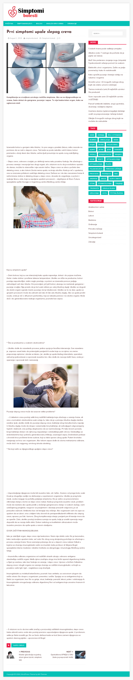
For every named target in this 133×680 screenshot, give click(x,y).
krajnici (118, 154)
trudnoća (94, 188)
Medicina (92, 220)
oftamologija (96, 164)
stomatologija (105, 183)
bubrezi (93, 140)
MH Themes (42, 674)
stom (92, 183)
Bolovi (39, 23)
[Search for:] (107, 33)
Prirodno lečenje (113, 169)
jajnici (92, 149)
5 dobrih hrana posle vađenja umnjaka (104, 48)
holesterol (112, 145)
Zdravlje (91, 242)
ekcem (101, 145)
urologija (94, 193)
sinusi (103, 179)
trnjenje (119, 183)
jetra (101, 149)
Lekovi (91, 215)
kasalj (93, 154)
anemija (101, 135)
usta (104, 193)
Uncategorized (94, 237)
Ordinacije (72, 23)
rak (116, 174)
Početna (9, 23)
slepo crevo (18, 645)
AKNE (92, 135)
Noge (92, 159)
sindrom (93, 179)
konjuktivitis (105, 154)
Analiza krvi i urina (54, 23)
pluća (108, 164)
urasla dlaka (109, 188)
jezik (109, 149)
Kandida (118, 149)
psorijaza (106, 174)
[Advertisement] (46, 125)
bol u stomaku (114, 135)
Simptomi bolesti (24, 23)
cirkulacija (105, 140)
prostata (94, 174)
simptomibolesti (31, 38)
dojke (92, 145)
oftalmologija (113, 159)
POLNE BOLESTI (96, 169)
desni (116, 140)
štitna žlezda (116, 193)
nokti (100, 159)
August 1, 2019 (16, 38)
